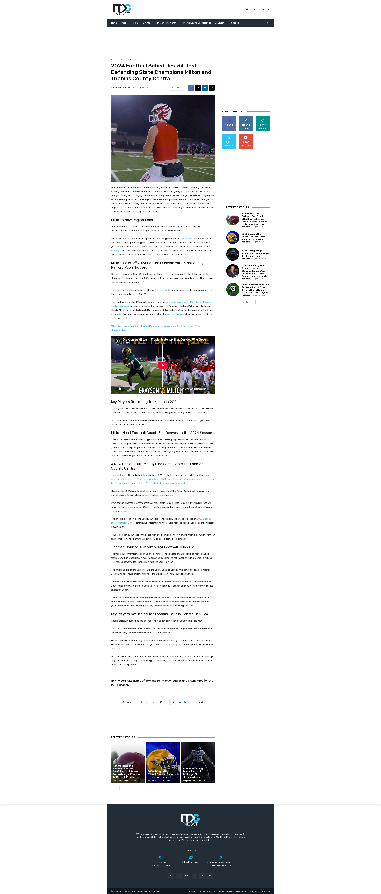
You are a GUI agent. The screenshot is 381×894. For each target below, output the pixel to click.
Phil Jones (125, 88)
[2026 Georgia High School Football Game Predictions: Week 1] (163, 762)
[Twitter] (259, 10)
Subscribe (245, 135)
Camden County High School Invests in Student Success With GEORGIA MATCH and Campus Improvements (254, 271)
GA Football (132, 59)
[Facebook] (247, 10)
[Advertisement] (190, 41)
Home (113, 59)
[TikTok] (264, 10)
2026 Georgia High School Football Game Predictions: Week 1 (160, 774)
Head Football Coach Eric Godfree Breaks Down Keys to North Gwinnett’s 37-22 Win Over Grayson (255, 288)
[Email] (212, 88)
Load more (247, 302)
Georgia (121, 59)
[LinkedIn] (268, 10)
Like (229, 117)
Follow (245, 117)
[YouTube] (255, 10)
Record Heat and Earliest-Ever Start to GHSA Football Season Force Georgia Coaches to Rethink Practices (126, 771)
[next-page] (118, 788)
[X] (198, 88)
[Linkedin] (205, 88)
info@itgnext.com (190, 862)
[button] (266, 23)
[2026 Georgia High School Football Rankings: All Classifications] (198, 762)
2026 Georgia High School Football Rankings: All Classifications (193, 773)
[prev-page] (113, 788)
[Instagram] (251, 10)
